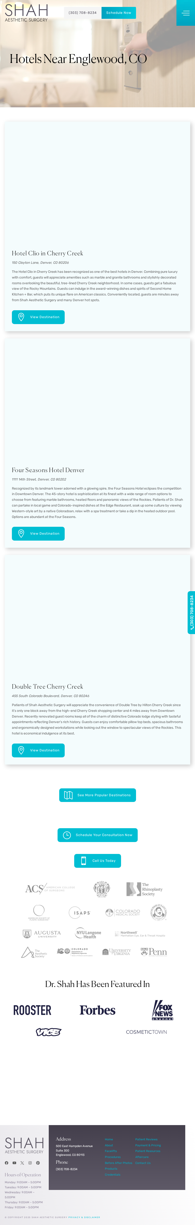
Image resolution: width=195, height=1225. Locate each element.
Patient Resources (147, 1151)
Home (109, 1139)
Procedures (113, 1157)
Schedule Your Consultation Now (104, 835)
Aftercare (142, 1157)
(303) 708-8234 (83, 13)
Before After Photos (118, 1163)
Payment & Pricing (148, 1145)
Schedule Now (118, 13)
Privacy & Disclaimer (84, 1217)
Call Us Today (104, 861)
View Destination (44, 317)
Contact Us (143, 1163)
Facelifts (111, 1151)
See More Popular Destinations (104, 795)
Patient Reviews (146, 1139)
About (109, 1145)
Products (111, 1168)
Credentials (112, 1174)
